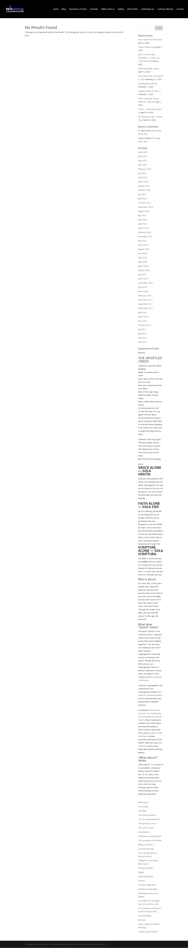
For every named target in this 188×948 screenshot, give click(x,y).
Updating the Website (148, 83)
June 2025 (142, 156)
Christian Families (145, 868)
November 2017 (145, 304)
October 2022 (144, 202)
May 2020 (142, 257)
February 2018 (144, 295)
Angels (141, 872)
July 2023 (142, 194)
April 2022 (142, 223)
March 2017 (143, 316)
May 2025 (142, 160)
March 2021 (143, 245)
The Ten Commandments (149, 819)
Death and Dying (145, 876)
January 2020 (144, 270)
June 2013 (142, 337)
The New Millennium (147, 885)
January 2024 (144, 186)
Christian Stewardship (147, 889)
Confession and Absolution (149, 836)
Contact (180, 9)
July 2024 (142, 173)
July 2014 (142, 329)
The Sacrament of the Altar (150, 840)
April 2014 (142, 333)
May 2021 (142, 240)
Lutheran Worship (146, 848)
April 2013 (142, 342)
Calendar (94, 9)
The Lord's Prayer (146, 827)
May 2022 (142, 219)
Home (55, 9)
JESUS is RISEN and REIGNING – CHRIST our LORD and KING (149, 57)
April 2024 (142, 177)
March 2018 (143, 291)
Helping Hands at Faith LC (149, 91)
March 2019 (143, 278)
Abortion (142, 920)
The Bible (142, 811)
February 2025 (144, 169)
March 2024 (143, 181)
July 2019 (142, 274)
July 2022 (142, 215)
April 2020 (142, 261)
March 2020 (143, 266)
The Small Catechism (147, 815)
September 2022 (145, 207)
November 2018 (145, 283)
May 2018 (142, 287)
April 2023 (142, 198)
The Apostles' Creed (147, 823)
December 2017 (145, 299)
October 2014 (144, 325)
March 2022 (143, 228)
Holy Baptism (144, 832)
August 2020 (143, 249)
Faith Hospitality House (148, 68)
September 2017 (145, 308)
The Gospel (143, 806)
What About (143, 802)
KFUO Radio (132, 9)
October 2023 (144, 190)
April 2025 (142, 164)
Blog (64, 9)
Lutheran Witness (165, 9)
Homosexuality (144, 915)
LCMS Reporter (147, 9)
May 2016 (142, 321)
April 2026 (142, 152)
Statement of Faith (78, 9)
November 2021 (145, 236)
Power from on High (147, 47)
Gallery (121, 9)
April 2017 (142, 312)
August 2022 (143, 211)
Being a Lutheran (145, 844)
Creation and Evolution (148, 931)
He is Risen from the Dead (150, 39)
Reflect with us (107, 9)
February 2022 (144, 232)
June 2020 (142, 253)
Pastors (141, 880)
